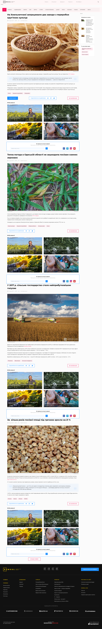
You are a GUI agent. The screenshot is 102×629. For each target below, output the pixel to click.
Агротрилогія (57, 584)
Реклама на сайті (85, 584)
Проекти (70, 1)
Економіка (5, 593)
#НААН (25, 498)
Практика (5, 589)
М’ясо (63, 9)
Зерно (35, 9)
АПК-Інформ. (71, 74)
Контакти (83, 592)
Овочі (89, 9)
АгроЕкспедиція (58, 590)
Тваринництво (6, 587)
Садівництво (17, 9)
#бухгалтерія (17, 360)
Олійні (41, 9)
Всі (4, 9)
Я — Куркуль (57, 596)
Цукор (57, 9)
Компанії (21, 584)
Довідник (62, 1)
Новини (46, 1)
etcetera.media (27, 346)
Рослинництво (6, 585)
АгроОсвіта (56, 594)
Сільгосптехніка (49, 9)
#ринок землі (84, 51)
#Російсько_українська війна (86, 49)
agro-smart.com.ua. (12, 479)
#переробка (27, 93)
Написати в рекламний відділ (87, 582)
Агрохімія (82, 9)
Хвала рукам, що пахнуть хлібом (61, 601)
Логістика (5, 596)
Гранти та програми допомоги (61, 592)
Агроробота (38, 588)
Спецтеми (54, 1)
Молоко (69, 9)
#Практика (10, 360)
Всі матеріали (73, 98)
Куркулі (21, 582)
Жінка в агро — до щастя (59, 599)
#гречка (9, 498)
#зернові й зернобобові (17, 93)
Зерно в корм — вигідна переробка (62, 588)
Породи (21, 586)
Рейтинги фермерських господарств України (64, 586)
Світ (30, 9)
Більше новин (34, 559)
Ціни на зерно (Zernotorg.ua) (42, 584)
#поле (9, 93)
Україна (10, 9)
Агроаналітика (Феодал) (41, 586)
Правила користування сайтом (88, 594)
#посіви (20, 498)
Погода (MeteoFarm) (40, 582)
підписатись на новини (90, 569)
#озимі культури (11, 226)
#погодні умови (41, 226)
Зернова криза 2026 (58, 582)
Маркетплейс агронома (41, 592)
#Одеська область (32, 226)
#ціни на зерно (85, 54)
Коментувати (12, 98)
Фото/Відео (78, 1)
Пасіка (76, 9)
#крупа (15, 498)
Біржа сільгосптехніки (40, 590)
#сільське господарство (27, 360)
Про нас (83, 590)
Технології (5, 591)
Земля (25, 9)
